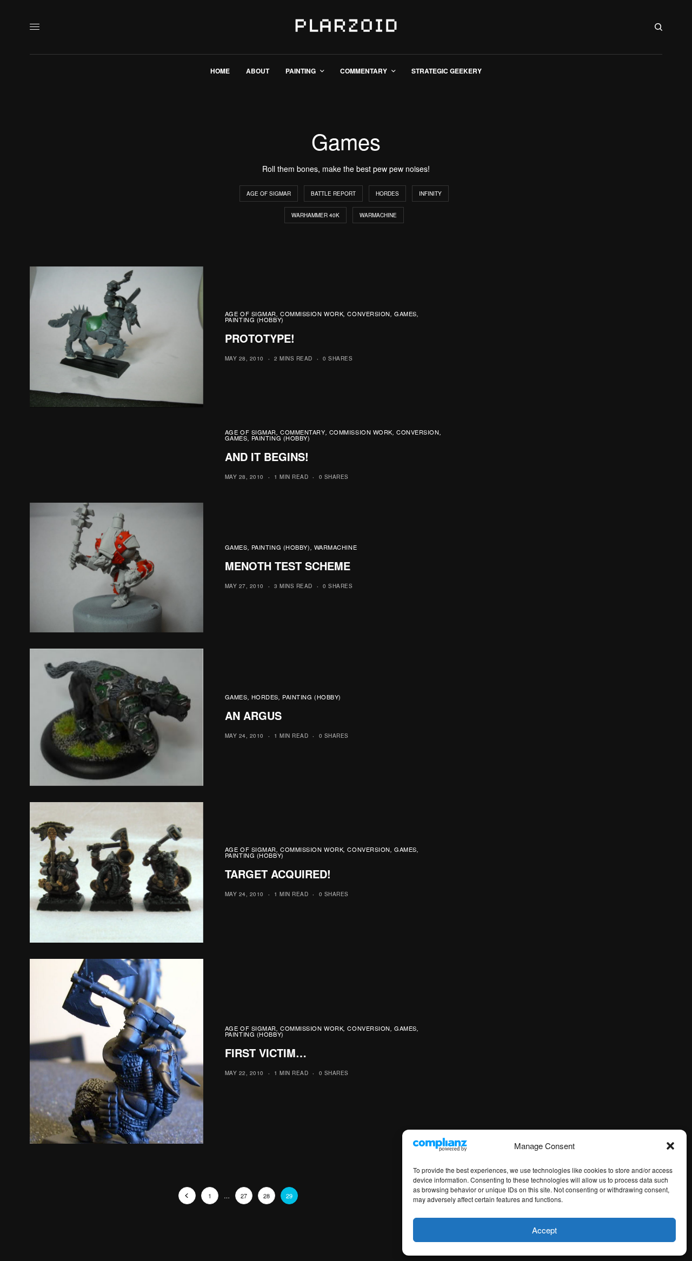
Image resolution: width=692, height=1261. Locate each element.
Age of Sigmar (269, 193)
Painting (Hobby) (254, 319)
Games (405, 313)
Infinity (430, 193)
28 (266, 1195)
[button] (670, 1145)
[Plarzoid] (346, 27)
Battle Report (333, 193)
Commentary (302, 432)
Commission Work (311, 313)
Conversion (368, 313)
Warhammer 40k (315, 215)
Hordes (387, 193)
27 (244, 1195)
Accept (544, 1230)
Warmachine (378, 215)
